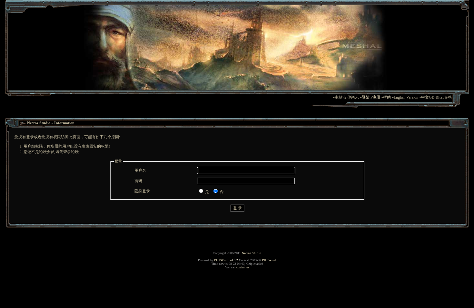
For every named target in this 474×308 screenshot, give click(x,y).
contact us (242, 267)
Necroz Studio (38, 123)
